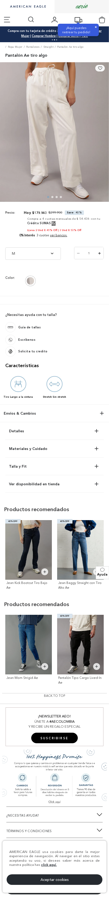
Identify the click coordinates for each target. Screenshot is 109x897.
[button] (102, 572)
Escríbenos (26, 340)
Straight (48, 47)
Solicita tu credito (33, 351)
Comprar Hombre (44, 36)
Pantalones (32, 47)
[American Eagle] (27, 6)
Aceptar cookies (54, 879)
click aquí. (49, 864)
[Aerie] (82, 6)
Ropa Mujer (15, 47)
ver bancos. (58, 235)
